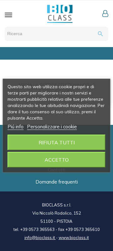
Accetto (57, 160)
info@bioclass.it (40, 237)
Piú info (16, 127)
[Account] (105, 13)
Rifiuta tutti (57, 142)
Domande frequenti (56, 182)
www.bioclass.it (74, 237)
